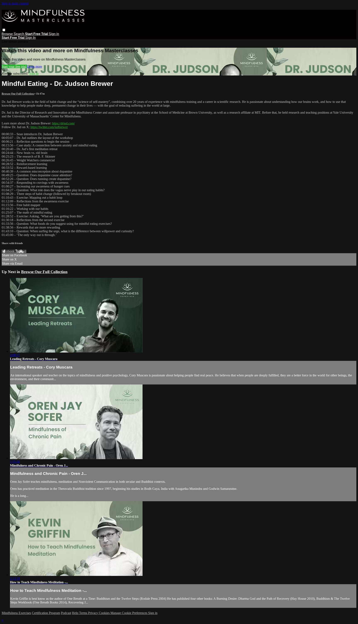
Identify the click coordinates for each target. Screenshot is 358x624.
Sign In (30, 37)
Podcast (66, 613)
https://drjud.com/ (63, 123)
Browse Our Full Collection (18, 93)
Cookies (104, 613)
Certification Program (46, 613)
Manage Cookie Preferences (129, 613)
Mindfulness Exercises (16, 613)
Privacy (93, 613)
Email (22, 251)
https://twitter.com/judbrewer (49, 127)
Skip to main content (15, 3)
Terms (83, 613)
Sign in (54, 34)
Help (75, 613)
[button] (3, 30)
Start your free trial (14, 66)
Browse (8, 34)
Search (19, 34)
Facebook (8, 251)
